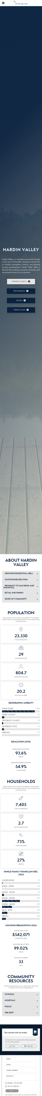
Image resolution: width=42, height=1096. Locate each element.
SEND (11, 1091)
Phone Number (12, 1070)
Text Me (30, 1046)
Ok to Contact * (14, 1086)
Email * (9, 1064)
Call (13, 1046)
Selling (19, 1083)
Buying (10, 1083)
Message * (10, 1076)
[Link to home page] (21, 3)
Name (9, 1059)
